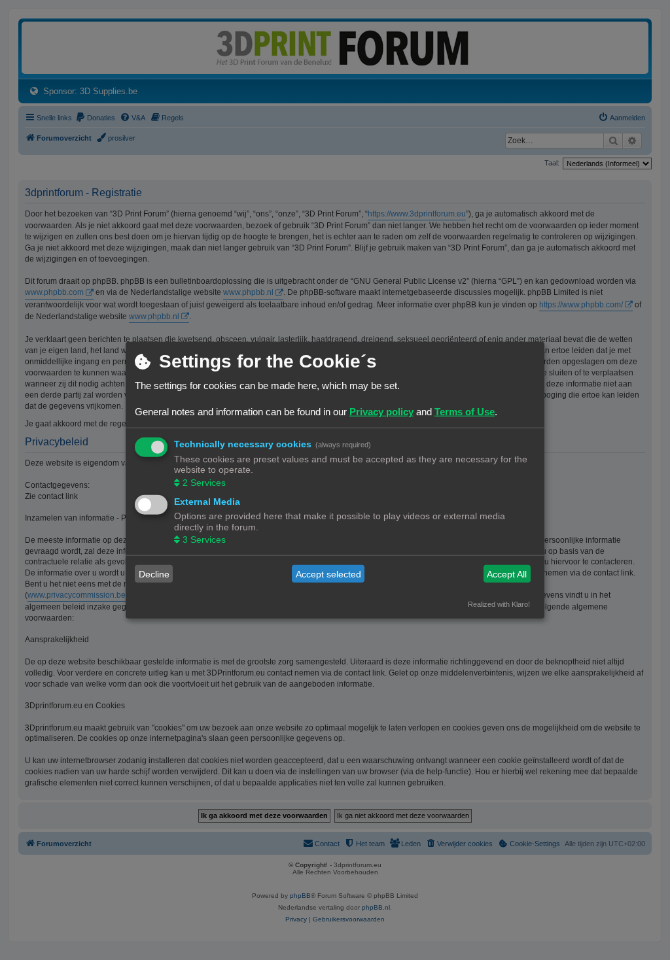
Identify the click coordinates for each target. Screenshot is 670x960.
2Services (204, 482)
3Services (204, 539)
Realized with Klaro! (499, 604)
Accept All (507, 573)
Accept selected (328, 573)
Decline (154, 573)
